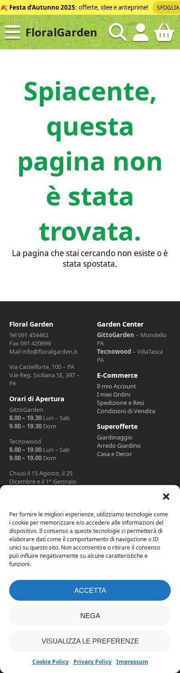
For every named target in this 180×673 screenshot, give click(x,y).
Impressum (132, 662)
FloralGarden (61, 32)
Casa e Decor (114, 454)
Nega (90, 616)
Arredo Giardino (119, 445)
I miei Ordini (113, 394)
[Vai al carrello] (163, 36)
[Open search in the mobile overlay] (117, 32)
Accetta (90, 590)
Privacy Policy (92, 662)
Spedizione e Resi (120, 402)
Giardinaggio (114, 437)
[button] (166, 496)
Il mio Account (116, 386)
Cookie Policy (50, 662)
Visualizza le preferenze (90, 641)
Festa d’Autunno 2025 (42, 7)
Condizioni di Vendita (126, 411)
